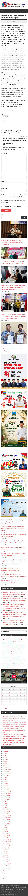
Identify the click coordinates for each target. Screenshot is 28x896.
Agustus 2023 (6, 823)
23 (10, 701)
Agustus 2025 (6, 775)
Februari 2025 (6, 787)
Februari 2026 (6, 763)
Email (3, 181)
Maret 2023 (6, 833)
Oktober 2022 (6, 843)
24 (13, 701)
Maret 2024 (6, 809)
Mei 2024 (5, 805)
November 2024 (7, 793)
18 (17, 698)
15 (6, 698)
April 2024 (5, 807)
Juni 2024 (5, 803)
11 (17, 695)
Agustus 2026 (6, 751)
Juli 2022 (5, 849)
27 (24, 701)
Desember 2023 (7, 815)
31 (13, 704)
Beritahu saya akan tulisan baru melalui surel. (14, 206)
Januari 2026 (6, 765)
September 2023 (7, 821)
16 (10, 698)
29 (6, 704)
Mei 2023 (5, 829)
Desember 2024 (7, 791)
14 (3, 698)
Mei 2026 (5, 757)
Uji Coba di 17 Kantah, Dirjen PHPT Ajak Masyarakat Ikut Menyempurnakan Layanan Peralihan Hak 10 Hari (12, 242)
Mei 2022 (5, 853)
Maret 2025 (6, 785)
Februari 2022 (6, 859)
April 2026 (5, 759)
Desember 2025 (7, 767)
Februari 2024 (6, 811)
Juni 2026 (5, 755)
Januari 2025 (6, 789)
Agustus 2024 (6, 799)
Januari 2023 (6, 837)
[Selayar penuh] (24, 682)
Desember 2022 (7, 839)
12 (20, 695)
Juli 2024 (5, 801)
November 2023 (7, 817)
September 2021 (7, 868)
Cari (2, 214)
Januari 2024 (6, 813)
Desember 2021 (7, 864)
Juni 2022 (5, 851)
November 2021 (7, 866)
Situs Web (4, 188)
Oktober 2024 (6, 795)
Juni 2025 (5, 779)
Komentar (4, 153)
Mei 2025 (5, 781)
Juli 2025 (5, 777)
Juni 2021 (5, 874)
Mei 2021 (5, 876)
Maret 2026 (6, 761)
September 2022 (7, 845)
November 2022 (7, 841)
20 (24, 698)
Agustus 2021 (6, 870)
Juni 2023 (5, 827)
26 (20, 701)
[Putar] (3, 682)
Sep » (6, 708)
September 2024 (7, 797)
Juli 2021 (5, 872)
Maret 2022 (6, 857)
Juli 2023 (5, 825)
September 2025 (7, 773)
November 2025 (7, 769)
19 (20, 698)
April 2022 (5, 855)
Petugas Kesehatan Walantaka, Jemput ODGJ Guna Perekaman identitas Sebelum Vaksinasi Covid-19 (12, 528)
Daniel (13, 21)
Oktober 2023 (6, 819)
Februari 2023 (6, 835)
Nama (3, 175)
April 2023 (5, 831)
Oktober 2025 (6, 771)
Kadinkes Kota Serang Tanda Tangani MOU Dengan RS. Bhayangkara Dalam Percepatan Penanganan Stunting (12, 348)
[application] (14, 676)
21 (3, 701)
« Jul (2, 708)
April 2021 (5, 878)
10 (13, 695)
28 (3, 704)
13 (24, 695)
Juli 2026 (5, 753)
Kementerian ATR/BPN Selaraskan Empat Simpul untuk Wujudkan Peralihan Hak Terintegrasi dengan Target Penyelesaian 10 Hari (13, 287)
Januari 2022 (6, 862)
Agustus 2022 (6, 847)
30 (10, 704)
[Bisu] (22, 682)
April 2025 (5, 783)
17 (13, 698)
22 (6, 701)
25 (17, 701)
